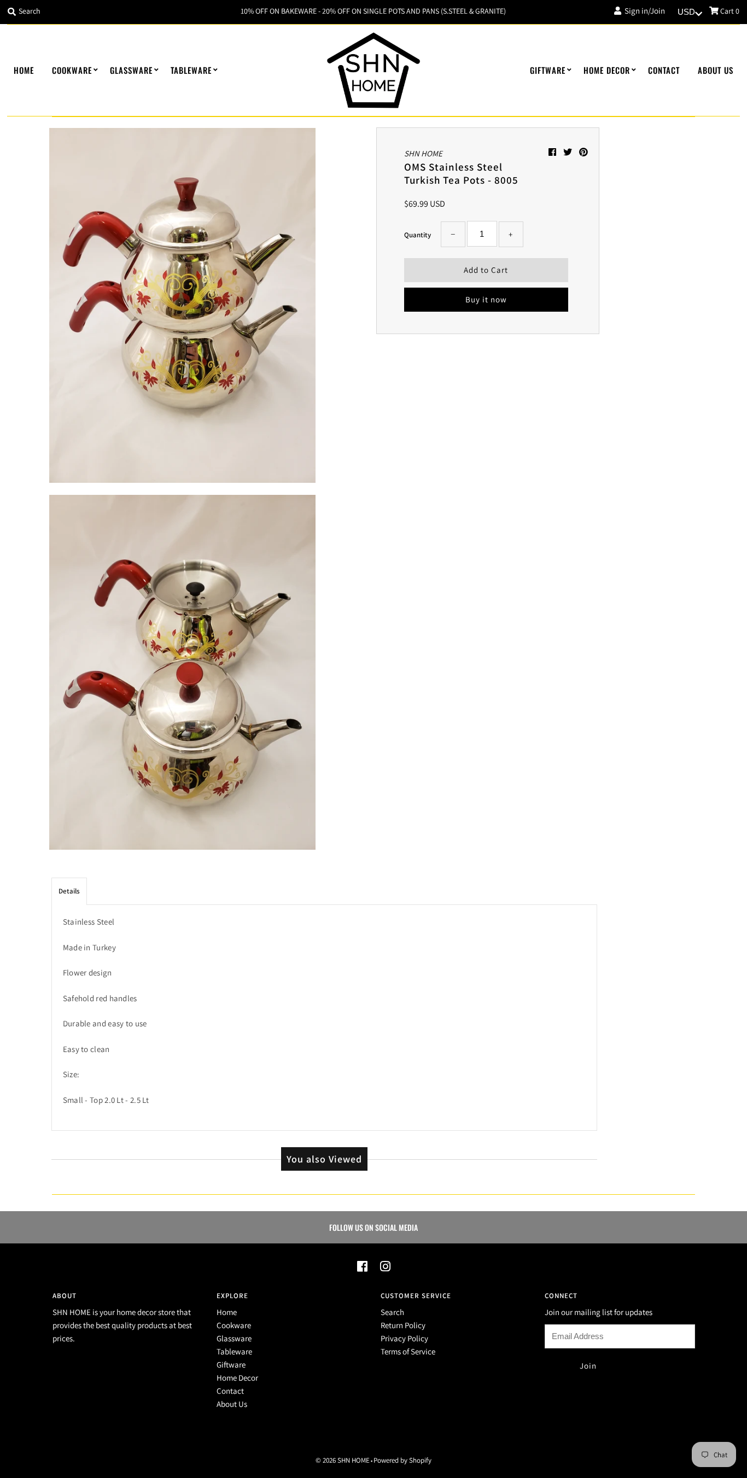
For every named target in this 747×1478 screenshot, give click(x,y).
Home (24, 70)
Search (392, 1312)
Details (69, 891)
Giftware (547, 70)
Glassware (131, 70)
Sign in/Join (643, 10)
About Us (715, 70)
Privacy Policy (404, 1338)
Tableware (191, 70)
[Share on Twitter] (568, 152)
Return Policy (403, 1325)
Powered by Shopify (402, 1460)
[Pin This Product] (583, 152)
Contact (664, 70)
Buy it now (486, 299)
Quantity (417, 234)
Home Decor (606, 70)
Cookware (72, 70)
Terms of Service (408, 1351)
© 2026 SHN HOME (343, 1460)
